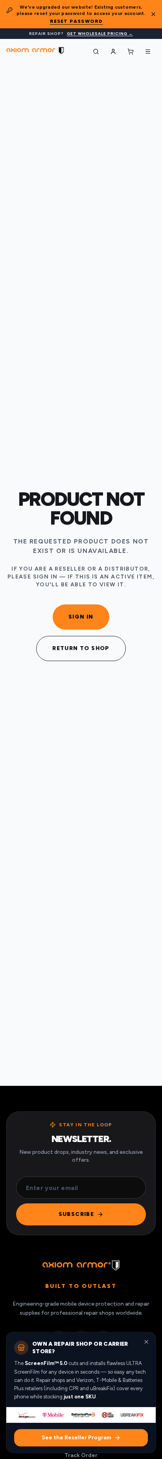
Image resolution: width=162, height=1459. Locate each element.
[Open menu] (148, 51)
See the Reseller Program (76, 1437)
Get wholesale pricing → (100, 33)
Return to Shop (81, 648)
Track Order (81, 1455)
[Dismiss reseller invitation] (146, 1341)
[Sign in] (113, 51)
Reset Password (76, 21)
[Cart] (130, 51)
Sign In (81, 616)
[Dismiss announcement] (153, 14)
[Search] (96, 51)
